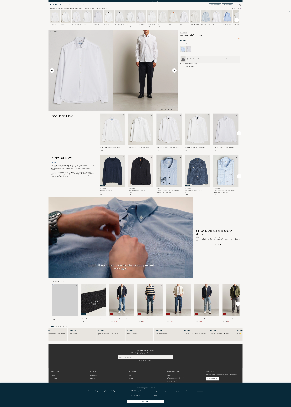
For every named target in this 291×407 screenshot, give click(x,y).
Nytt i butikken (53, 8)
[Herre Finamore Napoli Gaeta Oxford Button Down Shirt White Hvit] (238, 16)
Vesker (76, 8)
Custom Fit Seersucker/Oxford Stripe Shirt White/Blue (205, 26)
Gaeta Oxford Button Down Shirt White (237, 26)
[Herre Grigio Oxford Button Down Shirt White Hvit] (173, 16)
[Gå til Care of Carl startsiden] (56, 4)
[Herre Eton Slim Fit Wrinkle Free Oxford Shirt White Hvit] (216, 16)
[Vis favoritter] (237, 4)
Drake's (84, 24)
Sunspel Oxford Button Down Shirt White (139, 147)
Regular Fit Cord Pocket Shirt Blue (193, 190)
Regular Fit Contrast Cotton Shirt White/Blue (168, 190)
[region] (145, 334)
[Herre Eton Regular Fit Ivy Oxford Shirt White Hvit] (163, 16)
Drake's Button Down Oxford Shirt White (195, 147)
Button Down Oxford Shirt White (86, 26)
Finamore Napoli (237, 24)
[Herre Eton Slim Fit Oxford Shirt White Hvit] (184, 16)
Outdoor (92, 8)
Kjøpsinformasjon (94, 375)
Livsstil (80, 8)
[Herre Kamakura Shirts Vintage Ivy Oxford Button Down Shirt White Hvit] (152, 16)
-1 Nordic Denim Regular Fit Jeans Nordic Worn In (178, 318)
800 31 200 (174, 380)
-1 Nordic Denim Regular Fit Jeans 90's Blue (120, 318)
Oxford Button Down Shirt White (65, 26)
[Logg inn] (234, 5)
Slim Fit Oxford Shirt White (183, 26)
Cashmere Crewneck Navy (106, 190)
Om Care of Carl (55, 381)
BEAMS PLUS (107, 24)
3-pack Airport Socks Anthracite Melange (91, 318)
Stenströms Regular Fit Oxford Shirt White (224, 147)
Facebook (131, 378)
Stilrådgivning (228, 4)
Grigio (170, 24)
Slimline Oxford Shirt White (54, 26)
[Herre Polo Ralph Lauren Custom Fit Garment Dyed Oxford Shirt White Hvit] (120, 16)
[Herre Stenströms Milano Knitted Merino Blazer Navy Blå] (140, 171)
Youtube (130, 381)
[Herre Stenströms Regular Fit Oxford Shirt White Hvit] (98, 16)
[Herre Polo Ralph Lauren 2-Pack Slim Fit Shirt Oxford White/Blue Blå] (227, 16)
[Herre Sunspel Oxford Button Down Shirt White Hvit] (66, 16)
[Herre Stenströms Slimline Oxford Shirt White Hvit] (55, 16)
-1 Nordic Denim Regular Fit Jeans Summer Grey (234, 318)
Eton (127, 24)
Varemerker (86, 8)
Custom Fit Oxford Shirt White (76, 26)
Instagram (131, 375)
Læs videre (200, 391)
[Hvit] (188, 49)
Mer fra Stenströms (61, 157)
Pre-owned (102, 8)
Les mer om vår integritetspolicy (145, 360)
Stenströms (53, 24)
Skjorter (56, 31)
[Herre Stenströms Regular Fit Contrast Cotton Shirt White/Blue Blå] (169, 171)
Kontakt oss (92, 378)
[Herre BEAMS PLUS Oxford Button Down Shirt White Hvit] (109, 16)
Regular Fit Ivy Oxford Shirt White (162, 26)
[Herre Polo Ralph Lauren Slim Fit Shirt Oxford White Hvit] (141, 16)
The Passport (54, 378)
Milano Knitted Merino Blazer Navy (137, 190)
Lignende (62, 115)
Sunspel (63, 24)
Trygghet (53, 375)
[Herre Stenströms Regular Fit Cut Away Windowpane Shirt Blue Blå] (225, 171)
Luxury (107, 8)
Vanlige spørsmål (94, 381)
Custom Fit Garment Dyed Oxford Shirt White (119, 26)
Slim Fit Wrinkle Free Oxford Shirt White (215, 26)
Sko (62, 8)
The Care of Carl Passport (145, 1)
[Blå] (183, 49)
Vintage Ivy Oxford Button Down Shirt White (151, 26)
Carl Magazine (235, 8)
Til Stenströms (56, 192)
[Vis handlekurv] (240, 4)
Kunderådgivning (215, 4)
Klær (59, 8)
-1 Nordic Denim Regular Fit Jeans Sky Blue (205, 318)
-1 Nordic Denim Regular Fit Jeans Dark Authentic (150, 318)
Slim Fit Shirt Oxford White (140, 26)
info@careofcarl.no (175, 378)
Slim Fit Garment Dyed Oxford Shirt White (194, 26)
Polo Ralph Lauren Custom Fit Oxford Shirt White (169, 147)
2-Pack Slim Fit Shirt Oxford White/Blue (226, 26)
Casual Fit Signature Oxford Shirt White (129, 26)
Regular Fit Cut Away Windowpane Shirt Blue (224, 190)
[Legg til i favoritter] (123, 115)
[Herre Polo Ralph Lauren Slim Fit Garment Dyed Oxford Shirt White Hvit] (195, 16)
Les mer (217, 244)
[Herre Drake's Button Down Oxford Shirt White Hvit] (87, 16)
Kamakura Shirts (151, 24)
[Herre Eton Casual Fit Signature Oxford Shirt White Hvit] (130, 16)
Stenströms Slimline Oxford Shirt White (110, 147)
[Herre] (65, 300)
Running (97, 8)
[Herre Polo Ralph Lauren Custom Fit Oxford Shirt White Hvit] (77, 16)
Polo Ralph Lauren (76, 24)
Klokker (72, 8)
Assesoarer (66, 8)
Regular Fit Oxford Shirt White (98, 26)
